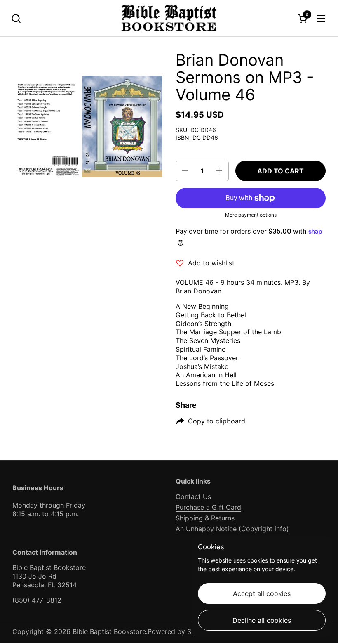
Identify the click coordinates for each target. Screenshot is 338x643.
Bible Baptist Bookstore (109, 631)
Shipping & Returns (205, 518)
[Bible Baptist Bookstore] (169, 18)
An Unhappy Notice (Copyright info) (232, 529)
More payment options (251, 215)
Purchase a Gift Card (208, 507)
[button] (16, 18)
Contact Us (193, 496)
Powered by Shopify (179, 631)
